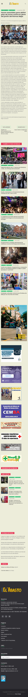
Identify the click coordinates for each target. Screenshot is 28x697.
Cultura (4, 291)
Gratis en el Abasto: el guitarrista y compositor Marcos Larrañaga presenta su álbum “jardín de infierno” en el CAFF (14, 268)
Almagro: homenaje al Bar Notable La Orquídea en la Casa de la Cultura (15, 493)
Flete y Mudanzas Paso (6, 634)
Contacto (3, 626)
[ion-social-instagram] (6, 616)
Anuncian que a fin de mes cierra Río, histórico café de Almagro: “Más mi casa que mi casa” (16, 483)
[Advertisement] (14, 518)
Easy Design (18, 694)
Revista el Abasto (5, 23)
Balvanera (5, 10)
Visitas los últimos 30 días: (7, 567)
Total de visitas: (5, 570)
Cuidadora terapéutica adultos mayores (10, 628)
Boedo (3, 190)
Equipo (2, 632)
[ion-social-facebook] (2, 616)
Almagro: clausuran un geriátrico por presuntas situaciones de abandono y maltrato (15, 502)
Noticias (12, 10)
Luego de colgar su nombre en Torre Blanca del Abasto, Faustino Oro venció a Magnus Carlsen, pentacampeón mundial (13, 538)
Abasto (3, 265)
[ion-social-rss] (9, 616)
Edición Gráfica (4, 630)
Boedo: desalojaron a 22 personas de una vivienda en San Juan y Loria (12, 192)
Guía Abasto (4, 636)
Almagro (4, 214)
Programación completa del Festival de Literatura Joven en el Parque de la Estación (13, 243)
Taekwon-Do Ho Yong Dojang (8, 640)
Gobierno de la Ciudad (6, 648)
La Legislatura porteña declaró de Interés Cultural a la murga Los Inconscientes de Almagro (12, 218)
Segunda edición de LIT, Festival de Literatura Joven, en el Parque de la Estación (13, 168)
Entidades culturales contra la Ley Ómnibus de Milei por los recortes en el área (14, 293)
